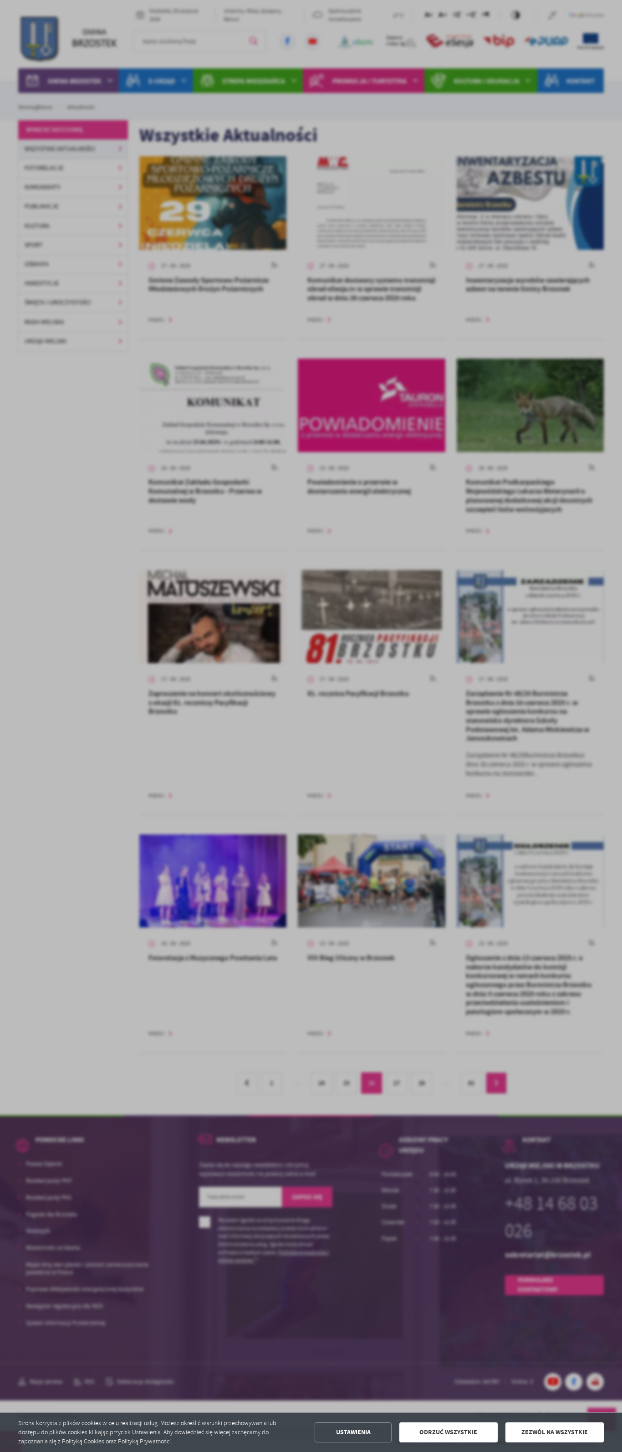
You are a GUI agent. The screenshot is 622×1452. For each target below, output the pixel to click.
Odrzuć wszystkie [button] (448, 1432)
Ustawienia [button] (353, 1432)
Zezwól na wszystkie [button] (554, 1432)
